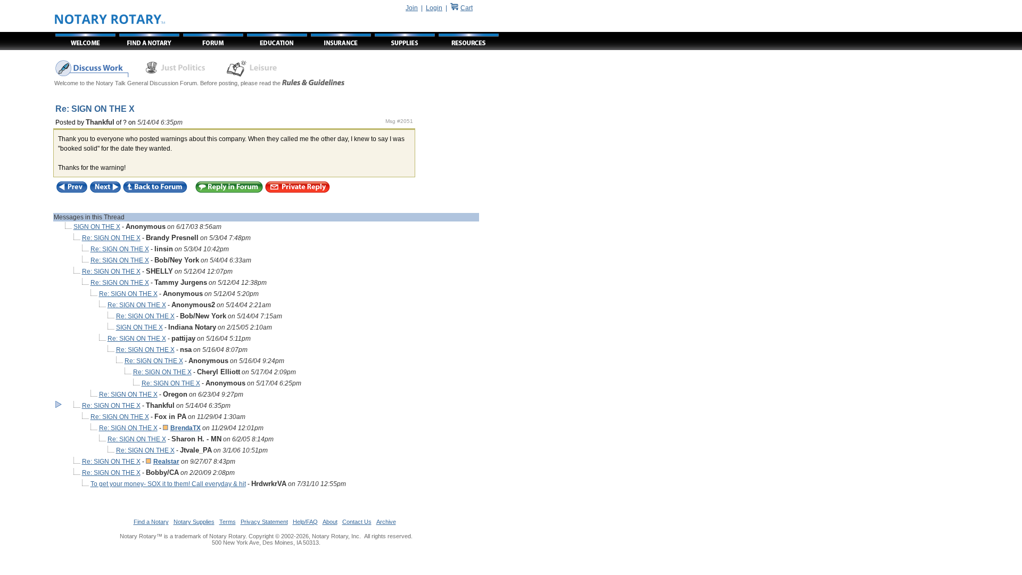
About (330, 522)
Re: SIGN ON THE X (111, 238)
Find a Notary (151, 522)
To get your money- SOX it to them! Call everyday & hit (168, 484)
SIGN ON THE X (96, 227)
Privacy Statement (264, 522)
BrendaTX (185, 428)
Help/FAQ (305, 522)
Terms (227, 522)
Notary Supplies (194, 522)
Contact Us (357, 522)
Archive (386, 522)
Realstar (166, 461)
